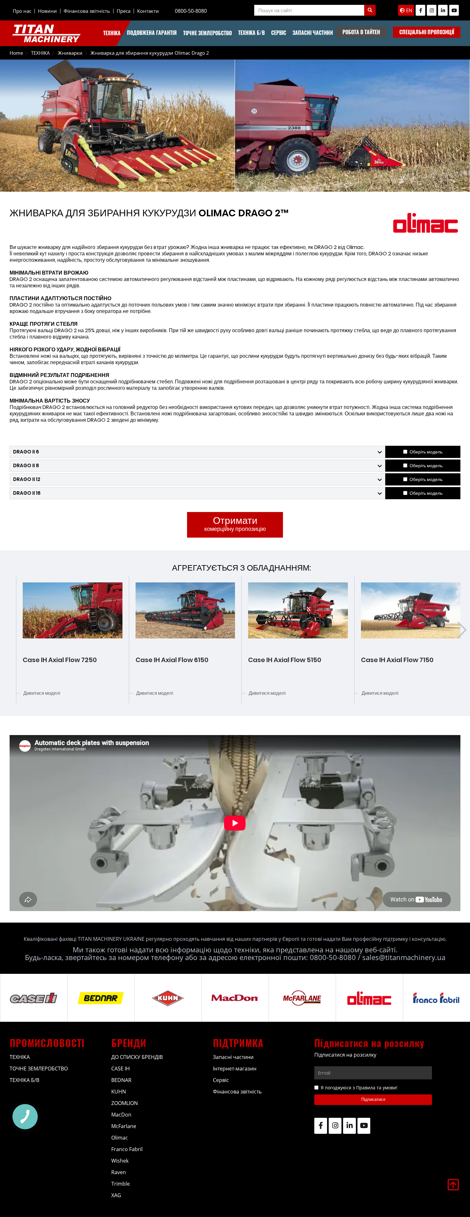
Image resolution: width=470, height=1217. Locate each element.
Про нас (22, 11)
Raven (118, 1172)
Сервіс (221, 1080)
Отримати (235, 523)
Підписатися (373, 1099)
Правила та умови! (376, 1088)
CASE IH (120, 1068)
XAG (116, 1195)
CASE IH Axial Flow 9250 (398, 659)
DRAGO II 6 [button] (26, 451)
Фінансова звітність (87, 11)
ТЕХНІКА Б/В (251, 32)
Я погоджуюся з (359, 1088)
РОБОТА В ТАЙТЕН (361, 32)
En (408, 10)
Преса (123, 11)
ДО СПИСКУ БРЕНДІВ (137, 1057)
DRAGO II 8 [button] (26, 465)
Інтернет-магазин (234, 1068)
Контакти (148, 11)
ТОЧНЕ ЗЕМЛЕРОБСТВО (207, 33)
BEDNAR (121, 1080)
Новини (47, 11)
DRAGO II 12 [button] (26, 479)
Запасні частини (233, 1057)
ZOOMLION (124, 1103)
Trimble (120, 1183)
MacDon (121, 1114)
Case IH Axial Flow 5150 (172, 659)
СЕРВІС (278, 32)
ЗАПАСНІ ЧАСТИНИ (313, 32)
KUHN (118, 1091)
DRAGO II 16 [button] (27, 493)
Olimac (119, 1137)
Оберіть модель (426, 452)
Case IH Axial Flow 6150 (59, 659)
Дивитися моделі (42, 693)
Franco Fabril (127, 1149)
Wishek (120, 1160)
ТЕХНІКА (112, 33)
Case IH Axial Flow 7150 (284, 659)
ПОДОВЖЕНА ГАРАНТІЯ (152, 32)
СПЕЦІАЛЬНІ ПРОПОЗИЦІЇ (426, 32)
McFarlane (123, 1126)
